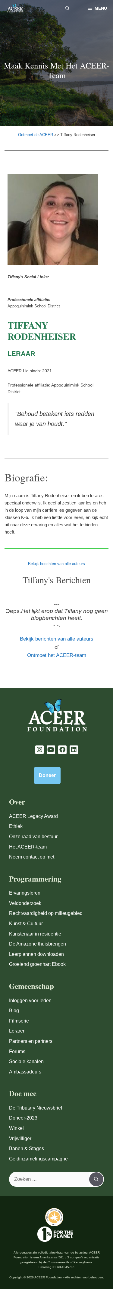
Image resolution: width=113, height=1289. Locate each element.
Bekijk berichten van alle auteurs (56, 563)
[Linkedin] (74, 749)
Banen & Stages (26, 1148)
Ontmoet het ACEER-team (56, 655)
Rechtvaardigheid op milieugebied (46, 913)
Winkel (16, 1128)
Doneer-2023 (23, 1117)
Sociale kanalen (26, 1061)
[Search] (96, 1179)
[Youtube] (51, 749)
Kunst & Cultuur (26, 923)
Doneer (47, 775)
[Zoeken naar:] (49, 1179)
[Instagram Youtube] (39, 749)
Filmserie (19, 1020)
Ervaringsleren (24, 893)
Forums (17, 1051)
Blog (14, 1010)
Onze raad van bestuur (33, 836)
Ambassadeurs (25, 1071)
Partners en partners (30, 1041)
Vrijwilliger (20, 1138)
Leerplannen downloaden (36, 954)
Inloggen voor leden (30, 1000)
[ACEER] (15, 8)
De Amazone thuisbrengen (37, 943)
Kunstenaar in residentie (35, 933)
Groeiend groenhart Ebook (37, 964)
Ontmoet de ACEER (36, 134)
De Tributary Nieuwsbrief (35, 1107)
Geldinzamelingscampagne (38, 1158)
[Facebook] (62, 749)
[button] (67, 8)
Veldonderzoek (25, 903)
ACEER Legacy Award (33, 816)
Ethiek (16, 826)
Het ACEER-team (28, 846)
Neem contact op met (31, 856)
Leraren (17, 1030)
